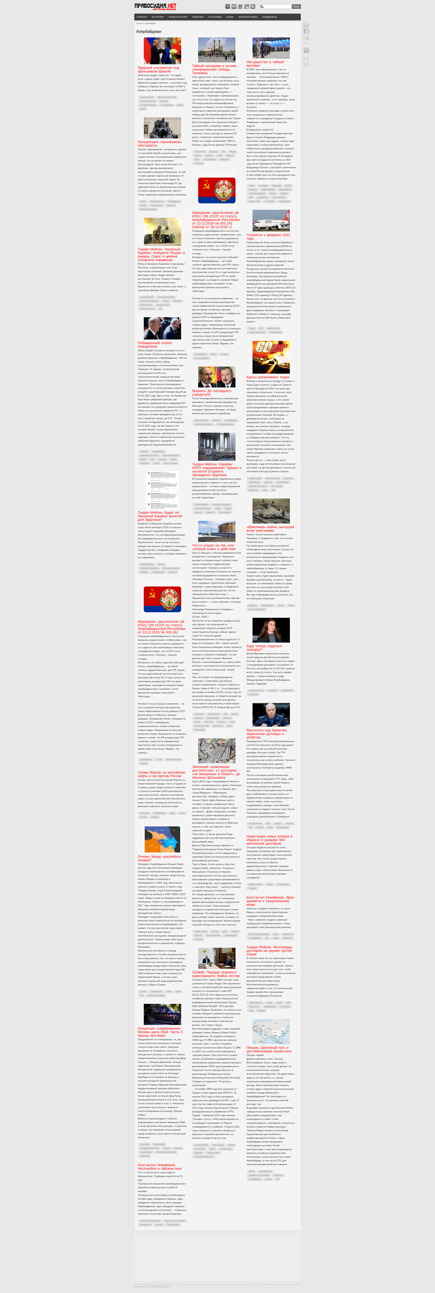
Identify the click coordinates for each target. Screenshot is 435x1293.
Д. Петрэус (285, 1007)
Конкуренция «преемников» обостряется (160, 143)
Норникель (217, 726)
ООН (232, 722)
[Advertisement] (217, 1257)
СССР (213, 354)
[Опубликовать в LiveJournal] (306, 43)
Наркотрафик (218, 1145)
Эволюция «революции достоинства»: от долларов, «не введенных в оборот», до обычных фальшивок (216, 772)
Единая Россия (279, 197)
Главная (142, 16)
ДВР (251, 197)
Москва (233, 152)
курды (275, 938)
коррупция (272, 690)
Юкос (229, 726)
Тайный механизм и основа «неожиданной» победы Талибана (214, 69)
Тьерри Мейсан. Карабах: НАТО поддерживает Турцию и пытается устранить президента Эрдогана (216, 469)
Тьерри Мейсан (147, 297)
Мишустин (225, 159)
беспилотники (273, 328)
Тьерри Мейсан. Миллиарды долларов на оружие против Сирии (269, 950)
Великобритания (147, 309)
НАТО (218, 508)
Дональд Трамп (272, 478)
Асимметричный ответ (150, 1148)
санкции (278, 823)
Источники (214, 16)
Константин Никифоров (259, 934)
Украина (198, 935)
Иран (197, 159)
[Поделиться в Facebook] (306, 31)
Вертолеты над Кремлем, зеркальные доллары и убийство (267, 733)
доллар (260, 827)
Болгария (199, 939)
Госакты (224, 354)
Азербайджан (167, 105)
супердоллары (201, 931)
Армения (253, 189)
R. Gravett (199, 163)
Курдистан (287, 938)
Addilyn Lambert (255, 884)
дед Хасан (145, 1156)
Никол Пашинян (170, 463)
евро (225, 931)
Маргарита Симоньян (167, 97)
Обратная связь (248, 16)
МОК (265, 490)
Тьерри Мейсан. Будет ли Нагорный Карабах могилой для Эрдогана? (160, 516)
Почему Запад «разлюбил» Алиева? (159, 858)
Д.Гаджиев (253, 694)
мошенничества (213, 935)
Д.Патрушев (263, 197)
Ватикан (289, 823)
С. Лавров (263, 186)
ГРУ (268, 823)
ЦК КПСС (221, 722)
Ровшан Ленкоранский (166, 1152)
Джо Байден (254, 482)
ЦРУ (288, 1003)
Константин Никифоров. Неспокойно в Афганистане (160, 1166)
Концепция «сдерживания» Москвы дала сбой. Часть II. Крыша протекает (161, 1031)
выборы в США (255, 478)
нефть (182, 813)
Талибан (213, 152)
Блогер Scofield (201, 1145)
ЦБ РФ (234, 714)
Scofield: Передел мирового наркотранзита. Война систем (216, 974)
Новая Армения (147, 97)
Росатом (164, 101)
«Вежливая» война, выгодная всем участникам (270, 528)
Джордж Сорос (163, 305)
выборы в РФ (254, 201)
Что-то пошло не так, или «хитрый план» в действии (213, 547)
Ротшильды (199, 730)
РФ (223, 152)
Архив (229, 16)
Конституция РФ (201, 726)
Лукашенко (253, 490)
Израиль (230, 155)
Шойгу (288, 186)
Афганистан (200, 152)
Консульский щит (202, 358)
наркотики (145, 1144)
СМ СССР (209, 722)
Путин (143, 109)
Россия (143, 817)
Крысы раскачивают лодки (268, 377)
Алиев (180, 105)
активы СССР (213, 714)
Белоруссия (277, 486)
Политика (198, 16)
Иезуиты (284, 193)
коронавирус (285, 201)
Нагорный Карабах (148, 105)
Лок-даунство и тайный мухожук (265, 63)
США (220, 155)
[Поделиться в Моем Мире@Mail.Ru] (306, 50)
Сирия (269, 1003)
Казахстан (145, 813)
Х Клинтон (288, 478)
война (291, 605)
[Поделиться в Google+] (306, 37)
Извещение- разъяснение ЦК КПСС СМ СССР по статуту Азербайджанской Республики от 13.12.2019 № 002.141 (161, 627)
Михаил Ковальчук (148, 101)
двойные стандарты (156, 995)
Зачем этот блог (178, 16)
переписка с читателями (259, 1175)
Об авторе (158, 16)
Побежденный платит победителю (155, 344)
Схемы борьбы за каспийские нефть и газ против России (161, 774)
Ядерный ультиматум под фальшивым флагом (158, 69)
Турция (198, 155)
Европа (235, 931)
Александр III (156, 205)
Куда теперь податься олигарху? (264, 647)
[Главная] (159, 10)
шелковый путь (265, 1171)
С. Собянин (269, 201)
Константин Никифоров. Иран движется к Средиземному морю (270, 901)
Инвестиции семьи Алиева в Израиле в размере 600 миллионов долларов (269, 839)
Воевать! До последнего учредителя (211, 392)
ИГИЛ (178, 991)
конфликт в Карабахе (149, 301)
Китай (251, 1171)
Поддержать (269, 16)
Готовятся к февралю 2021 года (268, 236)
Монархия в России (148, 209)
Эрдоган (209, 155)
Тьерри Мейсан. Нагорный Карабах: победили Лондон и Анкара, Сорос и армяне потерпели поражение (161, 254)
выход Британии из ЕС (204, 1157)
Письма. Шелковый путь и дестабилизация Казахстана (269, 1049)
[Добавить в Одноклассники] (306, 63)
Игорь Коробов (255, 823)
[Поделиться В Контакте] (306, 24)
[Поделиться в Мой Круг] (306, 56)
